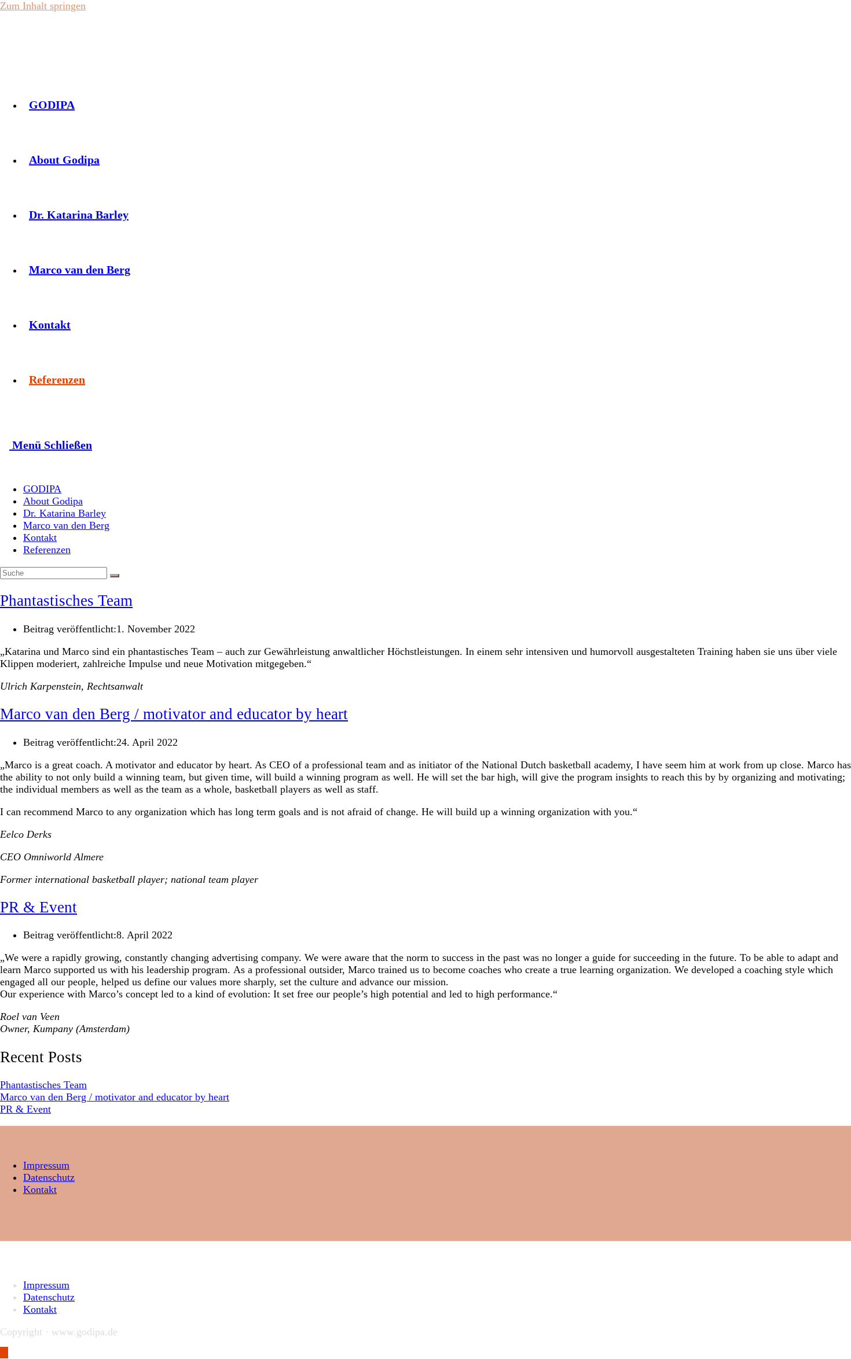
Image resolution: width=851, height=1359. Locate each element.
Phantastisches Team (66, 600)
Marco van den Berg (66, 525)
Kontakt (40, 537)
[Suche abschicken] (114, 575)
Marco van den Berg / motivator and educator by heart (174, 714)
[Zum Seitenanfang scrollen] (4, 1352)
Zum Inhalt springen (43, 6)
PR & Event (38, 907)
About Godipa (53, 501)
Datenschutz (49, 1177)
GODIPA (42, 489)
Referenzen (47, 549)
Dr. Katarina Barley (64, 513)
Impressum (46, 1165)
